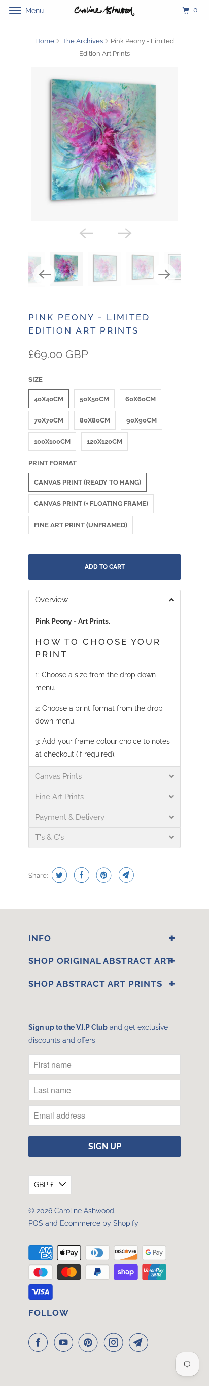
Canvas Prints (58, 776)
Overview (51, 600)
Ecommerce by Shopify (99, 1223)
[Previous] (85, 232)
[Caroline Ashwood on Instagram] (115, 1342)
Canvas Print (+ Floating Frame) (91, 503)
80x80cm (95, 420)
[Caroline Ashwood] (104, 10)
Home (44, 41)
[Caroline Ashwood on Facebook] (40, 1342)
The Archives (82, 41)
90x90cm (141, 420)
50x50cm (94, 399)
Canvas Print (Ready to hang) (87, 482)
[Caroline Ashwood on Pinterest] (90, 1342)
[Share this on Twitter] (58, 875)
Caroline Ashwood (84, 1211)
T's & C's (49, 837)
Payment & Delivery (69, 817)
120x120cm (104, 441)
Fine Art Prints (59, 797)
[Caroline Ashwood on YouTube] (65, 1342)
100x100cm (52, 441)
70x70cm (48, 420)
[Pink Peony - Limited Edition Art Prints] (104, 144)
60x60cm (140, 399)
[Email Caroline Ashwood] (140, 1342)
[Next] (124, 232)
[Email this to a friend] (125, 875)
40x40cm (48, 399)
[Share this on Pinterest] (103, 875)
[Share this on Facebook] (80, 875)
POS (35, 1223)
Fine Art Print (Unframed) (80, 525)
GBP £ (44, 1185)
